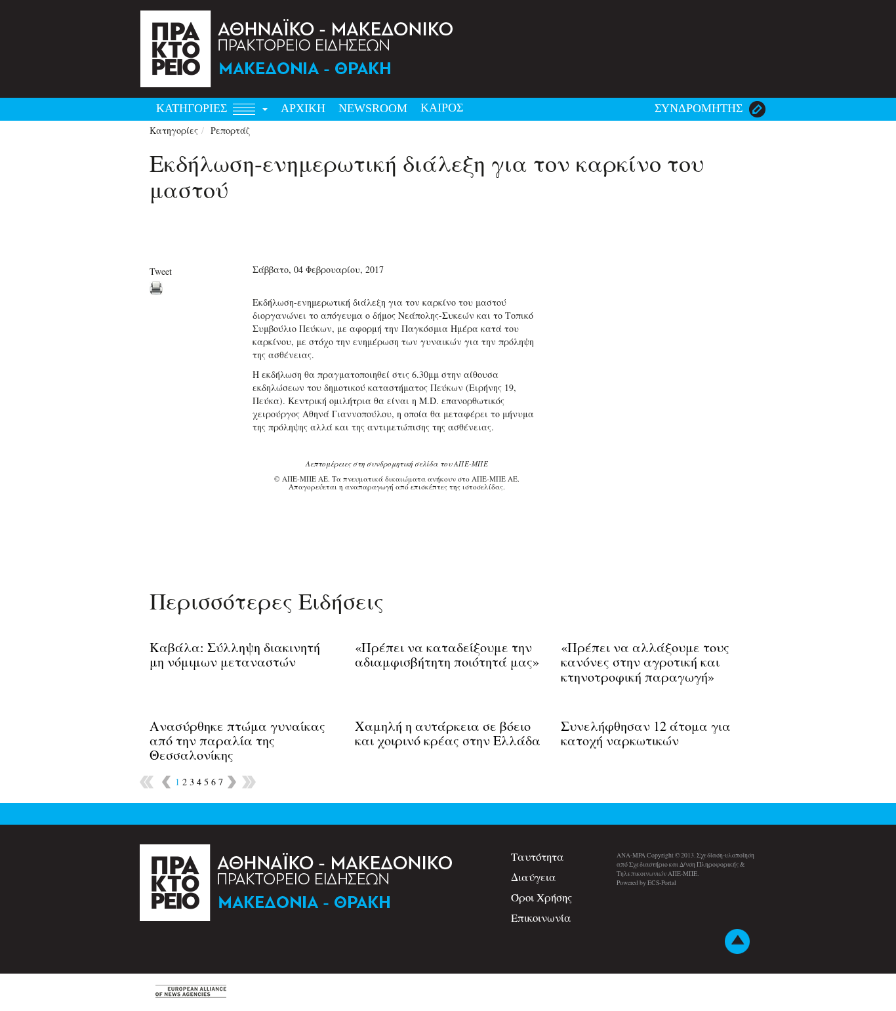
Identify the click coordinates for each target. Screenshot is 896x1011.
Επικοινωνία (541, 917)
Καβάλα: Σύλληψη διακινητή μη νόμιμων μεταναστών (235, 654)
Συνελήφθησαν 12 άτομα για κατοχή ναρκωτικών (646, 733)
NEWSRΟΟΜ (372, 108)
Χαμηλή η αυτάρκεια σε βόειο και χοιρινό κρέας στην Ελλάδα (447, 733)
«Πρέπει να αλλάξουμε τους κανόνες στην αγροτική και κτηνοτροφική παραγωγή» (645, 661)
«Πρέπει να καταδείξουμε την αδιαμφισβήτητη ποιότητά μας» (447, 654)
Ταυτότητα (537, 856)
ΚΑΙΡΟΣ (441, 107)
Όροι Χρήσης (541, 897)
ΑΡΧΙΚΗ (303, 108)
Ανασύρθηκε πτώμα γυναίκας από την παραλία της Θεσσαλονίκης (237, 740)
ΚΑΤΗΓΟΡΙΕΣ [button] (193, 108)
